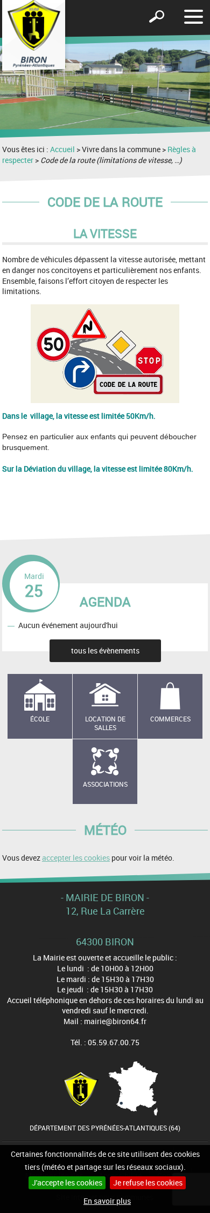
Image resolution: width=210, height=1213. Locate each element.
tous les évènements (105, 650)
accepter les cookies (76, 858)
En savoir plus (107, 1201)
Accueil (62, 149)
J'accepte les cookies (67, 1182)
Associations (105, 784)
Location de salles (105, 723)
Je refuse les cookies (148, 1182)
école (40, 718)
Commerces (170, 718)
